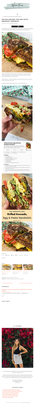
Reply (3, 296)
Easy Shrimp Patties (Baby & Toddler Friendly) (10, 394)
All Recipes (8, 277)
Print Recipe (21, 26)
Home (3, 16)
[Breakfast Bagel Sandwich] (28, 267)
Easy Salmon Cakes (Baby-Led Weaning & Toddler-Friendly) (12, 391)
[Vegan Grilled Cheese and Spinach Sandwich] (17, 267)
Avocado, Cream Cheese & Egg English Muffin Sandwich (6, 272)
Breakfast (11, 277)
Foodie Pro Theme (26, 402)
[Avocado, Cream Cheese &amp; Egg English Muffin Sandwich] (7, 267)
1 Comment (15, 23)
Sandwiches (16, 277)
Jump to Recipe (15, 26)
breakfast (8, 278)
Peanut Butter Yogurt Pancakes (8, 397)
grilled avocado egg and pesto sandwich (17, 278)
